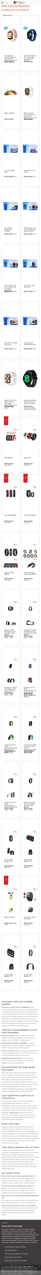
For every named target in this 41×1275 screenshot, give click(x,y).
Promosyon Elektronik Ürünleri (16, 1254)
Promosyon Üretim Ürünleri (15, 1260)
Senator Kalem (11, 1250)
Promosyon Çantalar (13, 1257)
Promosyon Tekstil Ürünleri (15, 1247)
